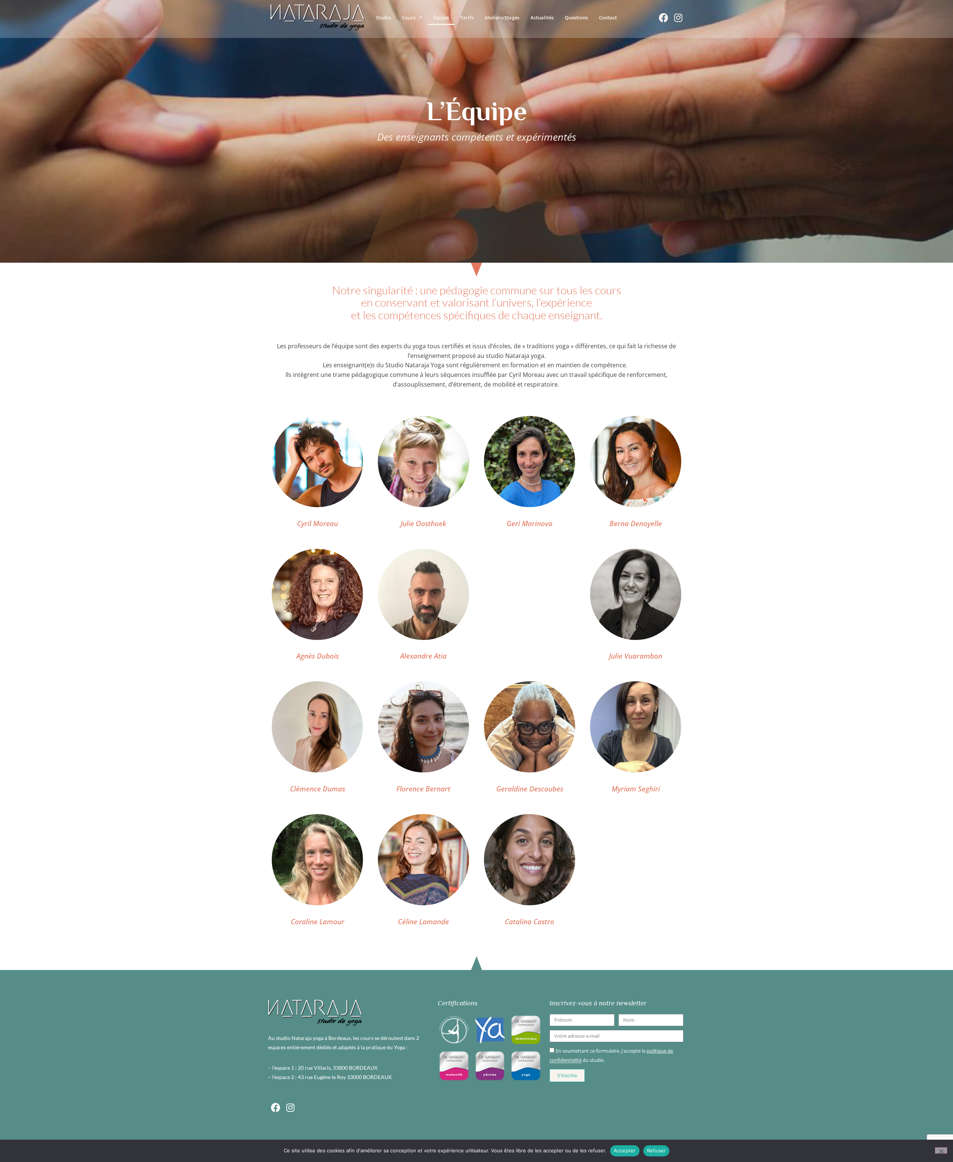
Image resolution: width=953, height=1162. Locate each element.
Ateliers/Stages (502, 17)
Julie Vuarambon (635, 656)
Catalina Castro (529, 921)
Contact (608, 17)
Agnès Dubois (317, 656)
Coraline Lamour (317, 921)
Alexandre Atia (423, 656)
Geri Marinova (529, 523)
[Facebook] (663, 17)
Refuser (656, 1150)
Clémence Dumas (317, 789)
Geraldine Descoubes (529, 789)
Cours (408, 17)
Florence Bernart (423, 789)
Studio (383, 17)
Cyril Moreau (317, 523)
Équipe (441, 17)
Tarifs (467, 17)
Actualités (542, 17)
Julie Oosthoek (423, 523)
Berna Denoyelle (635, 523)
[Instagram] (678, 17)
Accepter (625, 1150)
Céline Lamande (423, 921)
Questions (576, 17)
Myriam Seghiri (636, 789)
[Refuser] (941, 1150)
